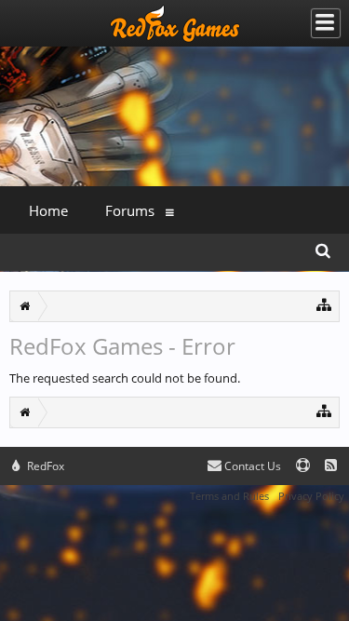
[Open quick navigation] (324, 304)
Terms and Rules (229, 496)
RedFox (44, 466)
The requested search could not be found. (124, 378)
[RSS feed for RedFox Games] (330, 466)
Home (48, 210)
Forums (129, 210)
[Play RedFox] (175, 23)
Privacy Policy (311, 496)
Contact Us (251, 466)
